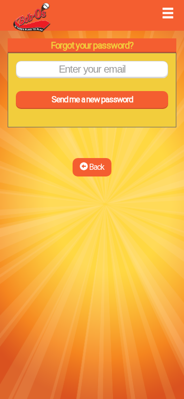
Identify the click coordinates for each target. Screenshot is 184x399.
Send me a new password (92, 99)
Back (95, 167)
